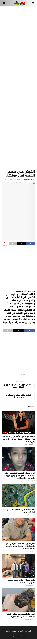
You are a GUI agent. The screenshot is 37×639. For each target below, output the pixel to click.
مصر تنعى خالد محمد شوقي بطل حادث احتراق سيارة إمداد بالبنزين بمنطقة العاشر (20, 546)
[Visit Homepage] (18, 3)
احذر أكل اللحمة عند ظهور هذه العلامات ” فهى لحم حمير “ (21, 615)
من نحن (14, 631)
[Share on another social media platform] (13, 243)
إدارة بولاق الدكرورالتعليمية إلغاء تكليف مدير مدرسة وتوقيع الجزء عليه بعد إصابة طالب (20, 475)
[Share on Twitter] (21, 243)
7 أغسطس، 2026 (29, 444)
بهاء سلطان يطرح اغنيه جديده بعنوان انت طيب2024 (21, 581)
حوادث (5, 432)
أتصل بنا (20, 631)
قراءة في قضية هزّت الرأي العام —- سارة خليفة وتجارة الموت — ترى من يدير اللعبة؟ (18, 439)
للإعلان (8, 631)
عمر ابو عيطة (28, 179)
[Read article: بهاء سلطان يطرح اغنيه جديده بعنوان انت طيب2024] (18, 566)
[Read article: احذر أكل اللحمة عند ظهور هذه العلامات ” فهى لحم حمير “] (18, 600)
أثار (4, 576)
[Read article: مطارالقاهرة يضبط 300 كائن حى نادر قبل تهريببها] (18, 495)
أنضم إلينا (27, 631)
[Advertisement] (18, 87)
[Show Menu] (33, 3)
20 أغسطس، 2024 (29, 619)
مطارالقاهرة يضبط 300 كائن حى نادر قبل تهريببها (19, 511)
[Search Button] (4, 3)
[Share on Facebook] (30, 243)
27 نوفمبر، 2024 (29, 585)
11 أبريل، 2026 (30, 481)
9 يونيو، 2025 (30, 551)
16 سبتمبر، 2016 (15, 179)
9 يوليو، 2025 (30, 515)
